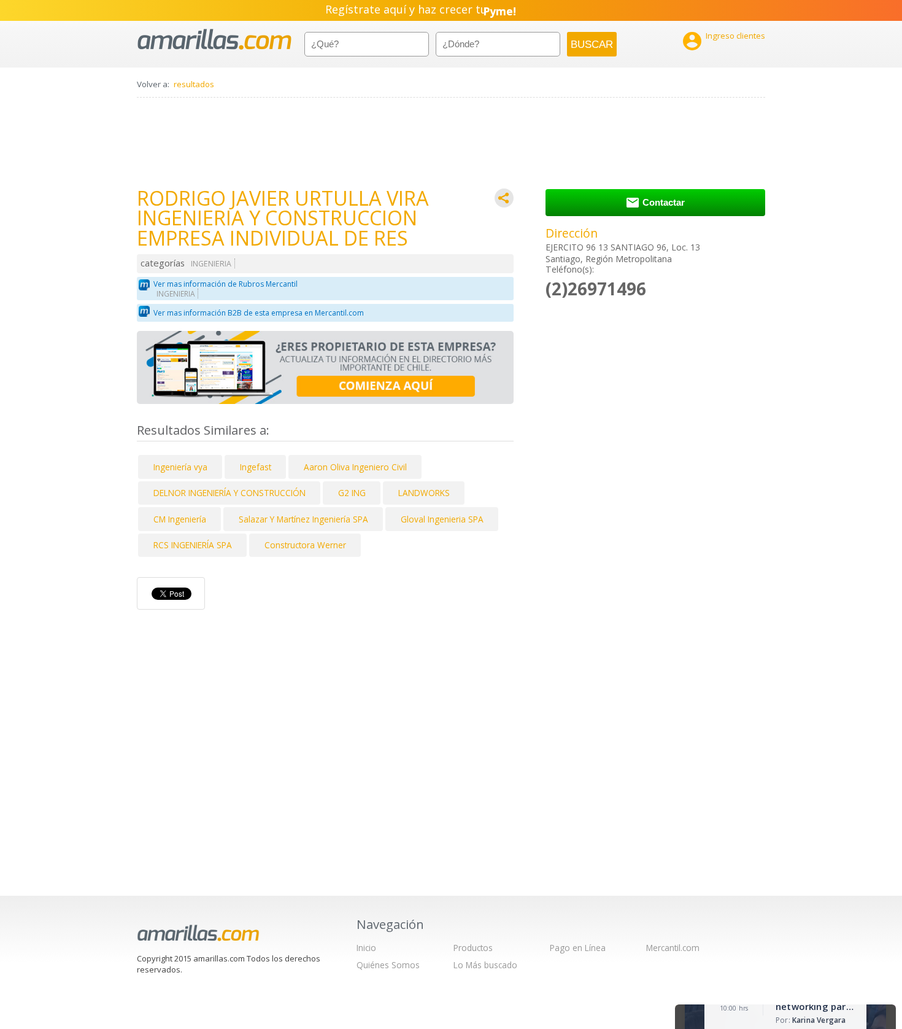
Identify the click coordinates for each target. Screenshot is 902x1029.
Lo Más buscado (485, 965)
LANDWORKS (424, 493)
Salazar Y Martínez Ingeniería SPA (303, 519)
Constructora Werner (305, 545)
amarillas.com (214, 39)
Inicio (366, 947)
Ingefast (255, 467)
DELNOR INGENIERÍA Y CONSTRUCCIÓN (229, 493)
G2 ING (352, 493)
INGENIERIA (211, 263)
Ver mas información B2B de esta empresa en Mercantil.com (258, 313)
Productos (473, 947)
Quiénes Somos (388, 965)
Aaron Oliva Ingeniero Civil (355, 467)
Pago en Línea (578, 947)
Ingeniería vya (180, 467)
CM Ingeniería (179, 519)
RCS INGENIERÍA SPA (192, 545)
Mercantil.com (673, 947)
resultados (194, 84)
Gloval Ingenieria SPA (442, 519)
